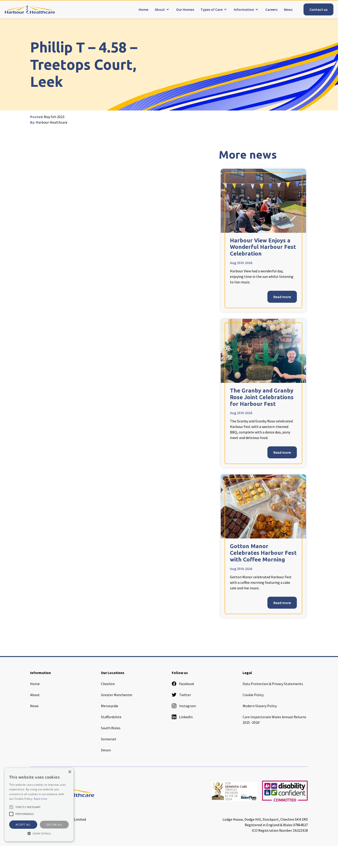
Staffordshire (111, 717)
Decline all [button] (54, 824)
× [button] (69, 772)
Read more (282, 296)
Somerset (108, 739)
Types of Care (212, 9)
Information (244, 9)
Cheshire (108, 683)
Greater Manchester (116, 694)
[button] (39, 833)
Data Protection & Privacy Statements (273, 683)
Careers (271, 9)
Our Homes (185, 9)
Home (143, 9)
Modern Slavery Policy (260, 706)
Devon (106, 750)
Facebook (186, 683)
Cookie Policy (253, 694)
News (288, 9)
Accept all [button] (23, 824)
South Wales (110, 728)
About (160, 9)
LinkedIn (186, 717)
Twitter (185, 694)
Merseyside (109, 706)
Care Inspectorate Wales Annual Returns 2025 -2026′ (274, 720)
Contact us (318, 9)
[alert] (39, 804)
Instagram (187, 706)
